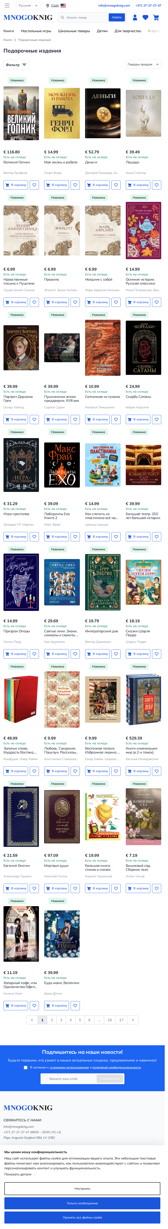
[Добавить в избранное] (34, 185)
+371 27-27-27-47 (148, 5)
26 (110, 1020)
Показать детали (18, 1174)
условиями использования (69, 1067)
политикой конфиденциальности (116, 1067)
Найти (116, 17)
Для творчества (128, 31)
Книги (9, 31)
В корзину (18, 185)
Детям (102, 31)
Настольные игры (36, 31)
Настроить (82, 1189)
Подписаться (110, 1078)
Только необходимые (82, 1203)
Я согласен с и (85, 1067)
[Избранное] (145, 17)
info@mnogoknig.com (114, 5)
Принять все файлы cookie (82, 1217)
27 (121, 1020)
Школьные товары (74, 31)
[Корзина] (156, 17)
